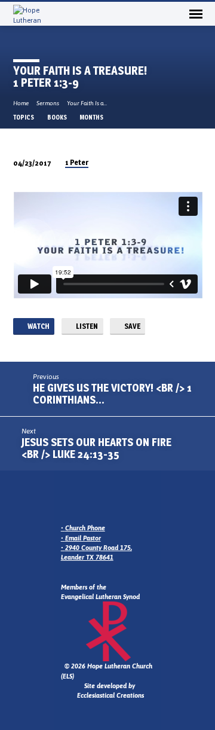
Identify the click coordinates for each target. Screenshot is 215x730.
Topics (24, 117)
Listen (86, 326)
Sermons (47, 103)
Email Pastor (83, 538)
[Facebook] (95, 499)
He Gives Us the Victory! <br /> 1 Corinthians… (112, 393)
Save (131, 326)
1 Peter (76, 162)
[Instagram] (80, 499)
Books (57, 117)
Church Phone (85, 528)
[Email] (66, 499)
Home (21, 103)
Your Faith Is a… (87, 103)
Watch (38, 326)
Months (92, 117)
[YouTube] (109, 499)
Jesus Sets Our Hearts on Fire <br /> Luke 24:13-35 (96, 448)
